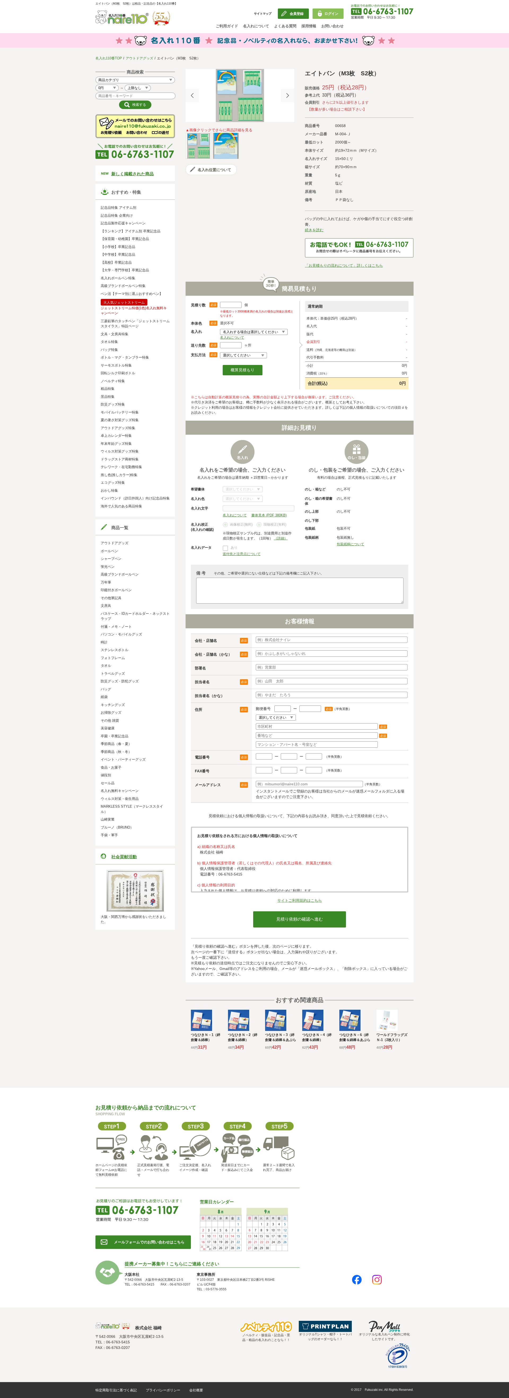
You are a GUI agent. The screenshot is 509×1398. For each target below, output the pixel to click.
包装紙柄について (350, 544)
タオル (106, 666)
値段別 (106, 775)
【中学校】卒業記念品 (118, 254)
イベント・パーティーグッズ (123, 759)
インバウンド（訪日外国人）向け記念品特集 (135, 498)
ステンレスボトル (114, 650)
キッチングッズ (113, 705)
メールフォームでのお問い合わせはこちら (149, 1242)
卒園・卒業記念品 (114, 736)
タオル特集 (109, 342)
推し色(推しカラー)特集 (119, 475)
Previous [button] (192, 95)
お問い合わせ (332, 26)
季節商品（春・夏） (116, 744)
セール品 (108, 783)
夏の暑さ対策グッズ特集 (120, 420)
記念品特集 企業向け (117, 215)
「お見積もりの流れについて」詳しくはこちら (344, 265)
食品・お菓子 (111, 767)
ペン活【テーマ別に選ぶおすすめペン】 (132, 294)
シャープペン (111, 559)
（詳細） (281, 538)
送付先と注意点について (242, 554)
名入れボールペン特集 (118, 278)
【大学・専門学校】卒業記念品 (125, 270)
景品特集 (108, 397)
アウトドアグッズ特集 (118, 428)
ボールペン (109, 551)
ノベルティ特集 (113, 381)
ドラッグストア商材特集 (120, 459)
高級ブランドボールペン (120, 574)
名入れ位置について (214, 170)
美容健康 (108, 728)
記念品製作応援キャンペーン (123, 223)
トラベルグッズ (113, 674)
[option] (240, 95)
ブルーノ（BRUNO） (117, 827)
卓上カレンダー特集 (116, 436)
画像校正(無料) (241, 524)
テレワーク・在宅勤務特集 (121, 467)
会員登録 (297, 14)
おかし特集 (109, 491)
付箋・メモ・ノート (116, 627)
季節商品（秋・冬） (116, 752)
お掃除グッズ (111, 713)
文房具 (106, 606)
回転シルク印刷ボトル (118, 373)
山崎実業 (108, 819)
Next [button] (287, 95)
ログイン (331, 14)
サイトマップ (262, 13)
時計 (104, 642)
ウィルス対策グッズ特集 (120, 451)
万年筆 (106, 582)
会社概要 (196, 1390)
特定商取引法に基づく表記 (116, 1390)
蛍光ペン (108, 567)
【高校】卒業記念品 (116, 262)
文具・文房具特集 (114, 334)
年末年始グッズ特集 (116, 444)
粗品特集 (108, 389)
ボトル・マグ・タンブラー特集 (125, 357)
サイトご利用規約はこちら (299, 900)
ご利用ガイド (227, 26)
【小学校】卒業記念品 (118, 247)
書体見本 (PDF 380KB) (269, 515)
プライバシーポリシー (163, 1390)
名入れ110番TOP (108, 58)
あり (234, 548)
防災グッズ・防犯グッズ (120, 681)
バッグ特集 (109, 350)
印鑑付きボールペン (116, 590)
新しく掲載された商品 (132, 174)
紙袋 (104, 697)
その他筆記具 (111, 598)
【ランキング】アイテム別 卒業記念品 (130, 231)
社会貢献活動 (124, 857)
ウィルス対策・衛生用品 (120, 799)
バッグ (106, 689)
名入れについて (256, 26)
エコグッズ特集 (113, 483)
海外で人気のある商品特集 (121, 506)
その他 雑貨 (110, 720)
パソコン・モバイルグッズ (121, 634)
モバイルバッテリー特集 (120, 412)
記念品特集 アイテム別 (118, 208)
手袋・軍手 (109, 835)
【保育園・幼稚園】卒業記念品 (125, 239)
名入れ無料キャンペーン (120, 791)
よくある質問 (285, 26)
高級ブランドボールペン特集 (123, 286)
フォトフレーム (113, 658)
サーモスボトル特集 (116, 365)
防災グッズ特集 (113, 404)
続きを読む (314, 230)
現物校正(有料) (275, 524)
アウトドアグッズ (139, 58)
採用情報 (308, 26)
